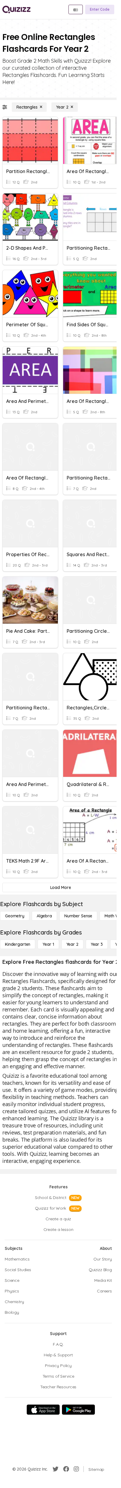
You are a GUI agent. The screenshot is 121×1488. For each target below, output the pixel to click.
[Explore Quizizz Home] (16, 9)
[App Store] (43, 1410)
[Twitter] (55, 1469)
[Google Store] (78, 1410)
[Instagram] (76, 1469)
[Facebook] (66, 1469)
